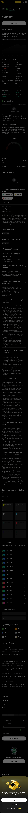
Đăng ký (14, 800)
